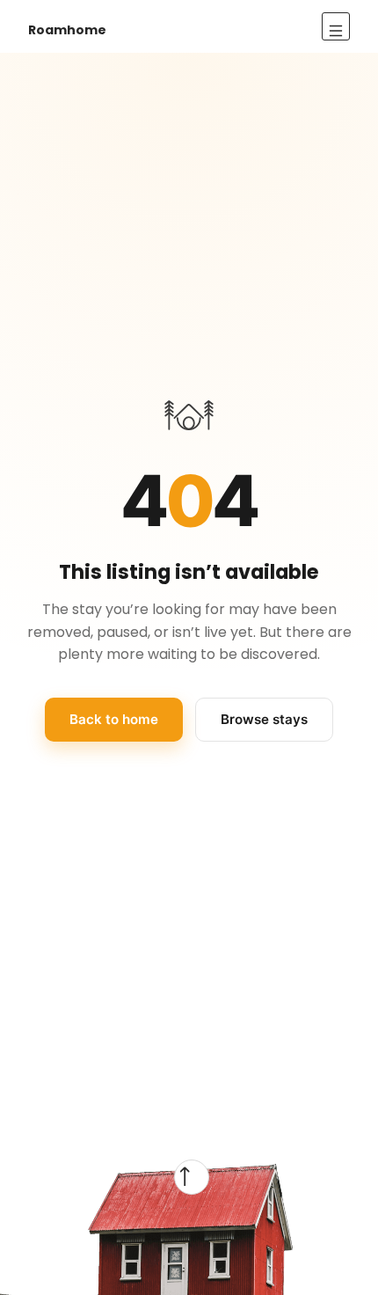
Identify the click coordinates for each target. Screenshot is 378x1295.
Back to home (113, 719)
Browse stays (264, 719)
